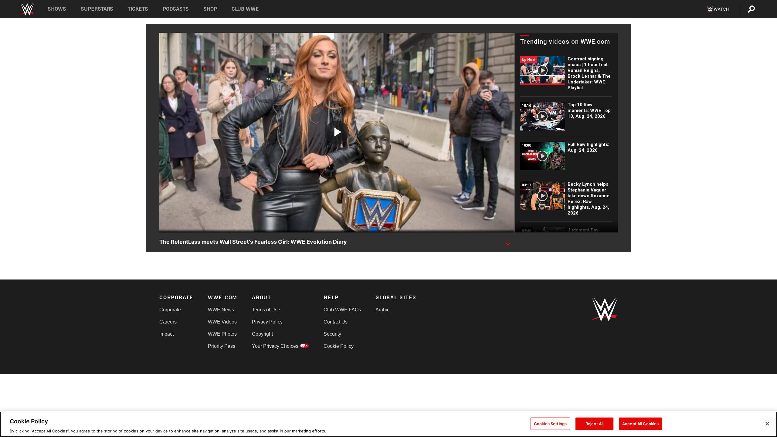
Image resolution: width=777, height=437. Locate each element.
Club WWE (245, 9)
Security (332, 334)
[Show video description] (507, 242)
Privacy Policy (267, 321)
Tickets (138, 9)
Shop (210, 9)
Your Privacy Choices (275, 346)
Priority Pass (221, 346)
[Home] (27, 9)
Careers (168, 321)
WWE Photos (222, 334)
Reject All (594, 423)
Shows (57, 9)
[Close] (767, 423)
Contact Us (336, 321)
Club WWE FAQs (342, 309)
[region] (388, 424)
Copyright (262, 334)
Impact (166, 334)
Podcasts (176, 9)
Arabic (382, 309)
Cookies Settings (550, 423)
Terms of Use (266, 309)
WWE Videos (222, 321)
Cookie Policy (339, 346)
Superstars (97, 9)
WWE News (221, 309)
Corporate (170, 309)
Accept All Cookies (640, 423)
